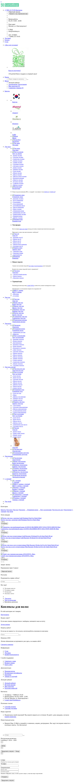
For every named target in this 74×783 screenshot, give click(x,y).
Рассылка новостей (11, 688)
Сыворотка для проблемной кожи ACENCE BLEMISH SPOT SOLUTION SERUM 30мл (30, 529)
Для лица (8, 147)
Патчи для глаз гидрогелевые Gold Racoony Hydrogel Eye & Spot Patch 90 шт (26, 538)
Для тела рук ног (10, 367)
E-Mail (3, 760)
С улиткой (8, 479)
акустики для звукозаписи (36, 266)
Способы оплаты (10, 706)
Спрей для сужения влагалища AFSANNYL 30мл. (17, 556)
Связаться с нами (10, 661)
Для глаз (7, 297)
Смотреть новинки (7, 644)
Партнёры (8, 675)
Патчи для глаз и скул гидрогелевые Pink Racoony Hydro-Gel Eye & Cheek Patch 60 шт (29, 547)
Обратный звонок (7, 571)
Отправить (5, 777)
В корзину (4, 523)
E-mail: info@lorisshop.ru (12, 700)
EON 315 (46, 192)
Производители (10, 671)
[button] (11, 45)
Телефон (3, 764)
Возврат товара (10, 663)
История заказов (10, 685)
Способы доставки (11, 708)
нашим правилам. (10, 717)
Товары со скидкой (11, 676)
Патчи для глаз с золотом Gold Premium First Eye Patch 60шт (20, 520)
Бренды (7, 91)
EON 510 (52, 192)
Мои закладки (9, 686)
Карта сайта (8, 664)
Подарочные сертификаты (13, 673)
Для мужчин (9, 456)
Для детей (8, 501)
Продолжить (5, 614)
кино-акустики (23, 229)
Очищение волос (32, 510)
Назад (3, 745)
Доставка (8, 38)
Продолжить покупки (8, 751)
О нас (6, 42)
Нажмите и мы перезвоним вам (18, 14)
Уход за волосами (46, 510)
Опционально (5, 767)
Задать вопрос (5, 624)
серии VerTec (30, 285)
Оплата (7, 40)
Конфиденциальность (12, 654)
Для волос (8, 323)
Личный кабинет (10, 683)
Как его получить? (14, 70)
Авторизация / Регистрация (17, 84)
